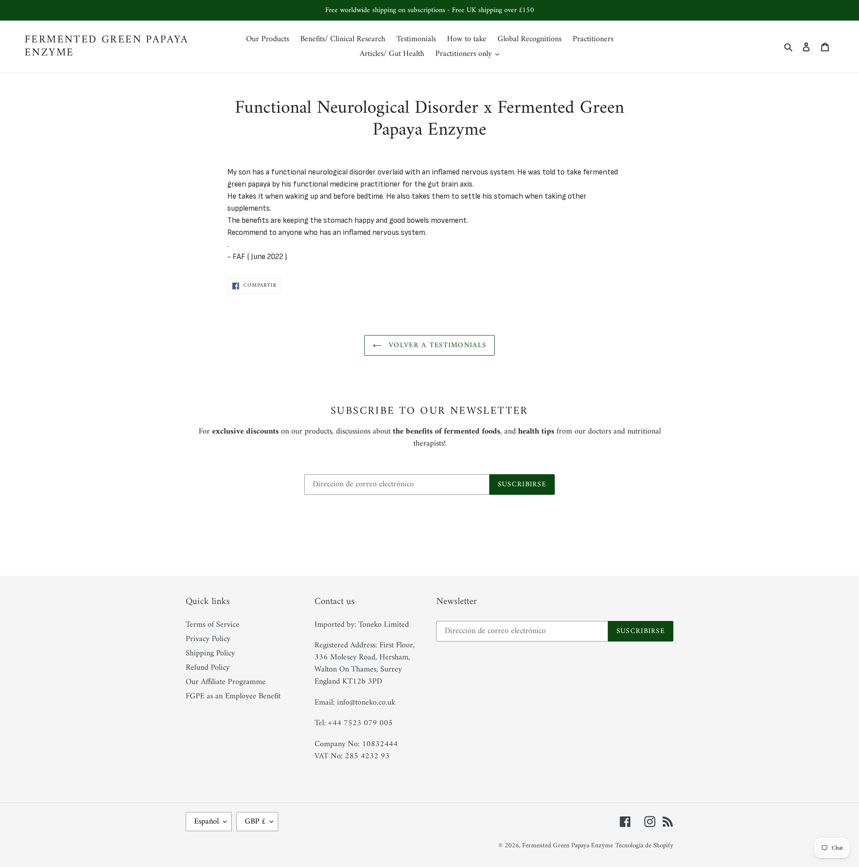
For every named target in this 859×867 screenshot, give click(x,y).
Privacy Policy (208, 639)
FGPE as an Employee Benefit (233, 696)
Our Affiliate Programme (226, 682)
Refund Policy (208, 668)
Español (206, 822)
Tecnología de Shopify (644, 846)
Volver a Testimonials (436, 345)
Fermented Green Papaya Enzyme (107, 47)
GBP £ (255, 822)
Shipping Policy (210, 653)
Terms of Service (212, 625)
